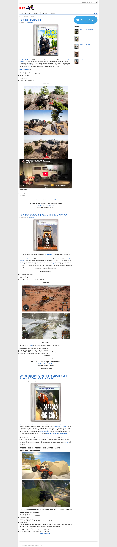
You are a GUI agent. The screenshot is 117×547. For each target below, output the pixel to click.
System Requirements (25, 69)
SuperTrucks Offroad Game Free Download (56, 433)
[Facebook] (93, 13)
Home (22, 2)
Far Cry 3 (82, 59)
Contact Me (44, 13)
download (31, 345)
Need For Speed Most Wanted (87, 29)
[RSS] (97, 13)
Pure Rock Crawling (30, 20)
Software (36, 13)
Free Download (47, 57)
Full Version (64, 426)
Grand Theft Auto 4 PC (85, 44)
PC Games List (52, 13)
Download (22, 192)
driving (66, 442)
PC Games (27, 13)
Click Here (57, 199)
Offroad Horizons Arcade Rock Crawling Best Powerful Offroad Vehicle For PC (43, 377)
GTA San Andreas (84, 37)
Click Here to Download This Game (46, 205)
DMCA (26, 2)
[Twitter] (95, 13)
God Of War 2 (83, 52)
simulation (29, 64)
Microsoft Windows (44, 431)
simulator (22, 262)
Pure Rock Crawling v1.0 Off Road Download (44, 214)
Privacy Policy (33, 2)
